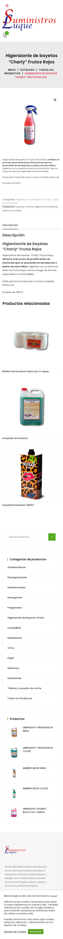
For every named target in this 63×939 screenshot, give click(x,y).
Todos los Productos (19, 698)
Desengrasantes (17, 577)
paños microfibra (12, 210)
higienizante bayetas (46, 206)
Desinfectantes (16, 587)
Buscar (53, 538)
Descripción (10, 225)
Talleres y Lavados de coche (24, 688)
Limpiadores (14, 637)
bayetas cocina (24, 206)
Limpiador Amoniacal (14, 438)
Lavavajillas (14, 627)
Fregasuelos (14, 607)
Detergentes (14, 597)
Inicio (12, 70)
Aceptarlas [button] (36, 931)
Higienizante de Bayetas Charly (33, 199)
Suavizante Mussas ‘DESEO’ (18, 505)
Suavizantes (14, 678)
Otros (10, 648)
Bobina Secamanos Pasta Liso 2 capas (25, 371)
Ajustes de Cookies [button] (15, 931)
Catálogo (27, 70)
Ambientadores (16, 567)
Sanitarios (13, 668)
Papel (10, 658)
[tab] (10, 225)
